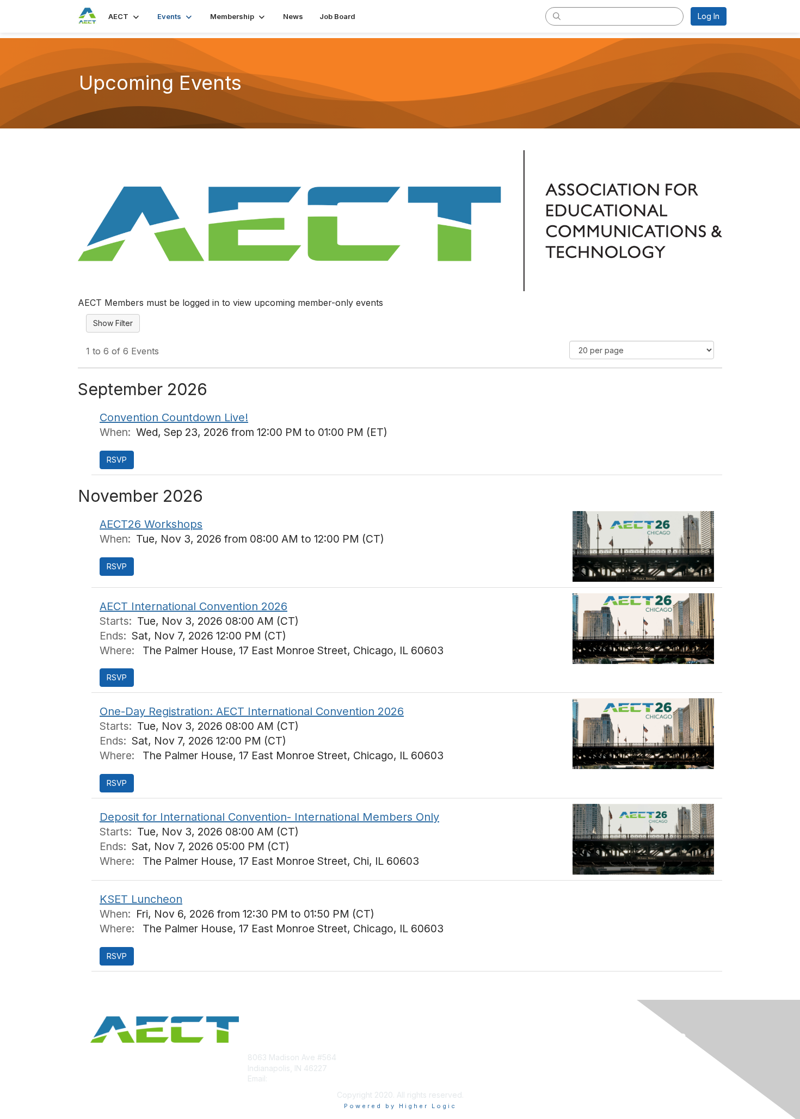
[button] (124, 16)
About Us (578, 1057)
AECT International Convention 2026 (193, 606)
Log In (708, 16)
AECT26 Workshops (151, 524)
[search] (556, 15)
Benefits (419, 1068)
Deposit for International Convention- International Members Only (269, 816)
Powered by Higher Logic (400, 1106)
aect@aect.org (296, 1078)
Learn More (425, 1078)
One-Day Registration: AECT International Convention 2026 (252, 711)
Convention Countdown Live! (174, 417)
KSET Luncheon (141, 899)
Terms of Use (586, 1068)
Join (412, 1057)
